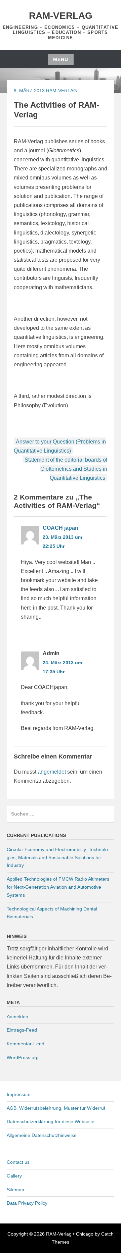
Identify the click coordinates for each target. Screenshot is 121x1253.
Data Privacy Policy (27, 1203)
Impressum (19, 1094)
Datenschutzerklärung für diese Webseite (50, 1121)
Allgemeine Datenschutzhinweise (42, 1135)
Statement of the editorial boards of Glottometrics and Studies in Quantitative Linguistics (66, 469)
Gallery (14, 1176)
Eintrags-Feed (22, 1030)
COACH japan (60, 528)
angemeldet (52, 772)
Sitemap (15, 1189)
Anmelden (17, 1016)
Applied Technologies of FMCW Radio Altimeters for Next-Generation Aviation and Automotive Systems (58, 887)
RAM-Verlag (60, 15)
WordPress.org (23, 1057)
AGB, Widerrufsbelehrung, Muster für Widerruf (56, 1108)
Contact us (18, 1162)
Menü (60, 59)
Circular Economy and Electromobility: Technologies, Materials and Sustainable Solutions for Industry (58, 857)
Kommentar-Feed (25, 1043)
